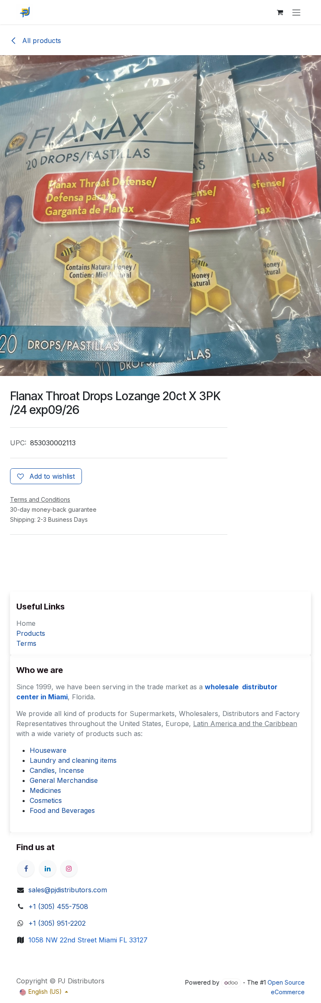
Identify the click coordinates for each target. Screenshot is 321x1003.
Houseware (48, 750)
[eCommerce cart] (279, 12)
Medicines (45, 790)
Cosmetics (46, 800)
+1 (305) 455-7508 (58, 906)
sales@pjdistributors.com (67, 890)
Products (30, 633)
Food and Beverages (62, 810)
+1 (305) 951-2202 (57, 923)
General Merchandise (64, 780)
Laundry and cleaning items (73, 760)
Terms (26, 643)
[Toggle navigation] (296, 12)
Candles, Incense (57, 770)
